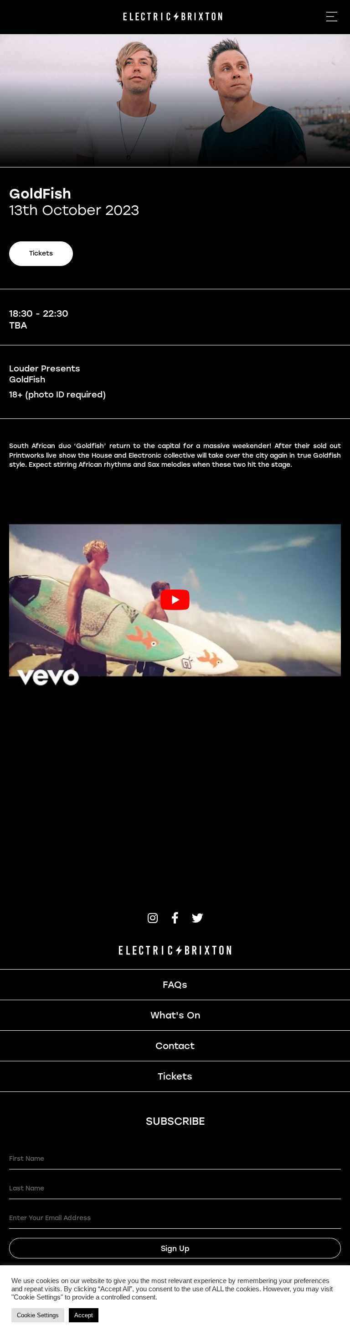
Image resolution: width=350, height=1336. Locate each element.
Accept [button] (83, 1315)
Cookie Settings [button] (38, 1315)
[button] (153, 918)
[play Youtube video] (175, 599)
